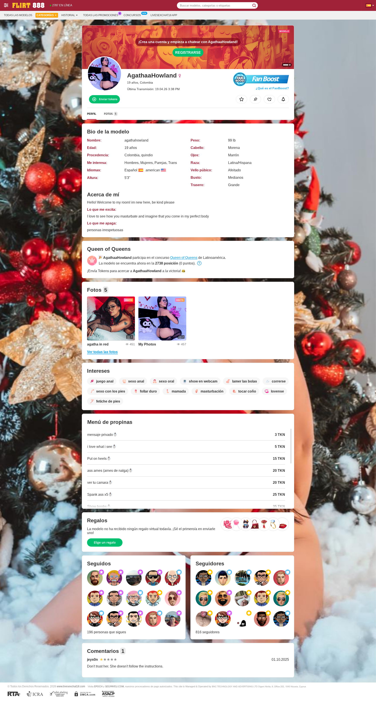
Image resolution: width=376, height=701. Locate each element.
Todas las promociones (100, 15)
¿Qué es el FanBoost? (272, 88)
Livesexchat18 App (164, 15)
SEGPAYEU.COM (114, 686)
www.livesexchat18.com (71, 686)
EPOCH (98, 686)
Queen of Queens (183, 258)
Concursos (132, 15)
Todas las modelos (18, 15)
